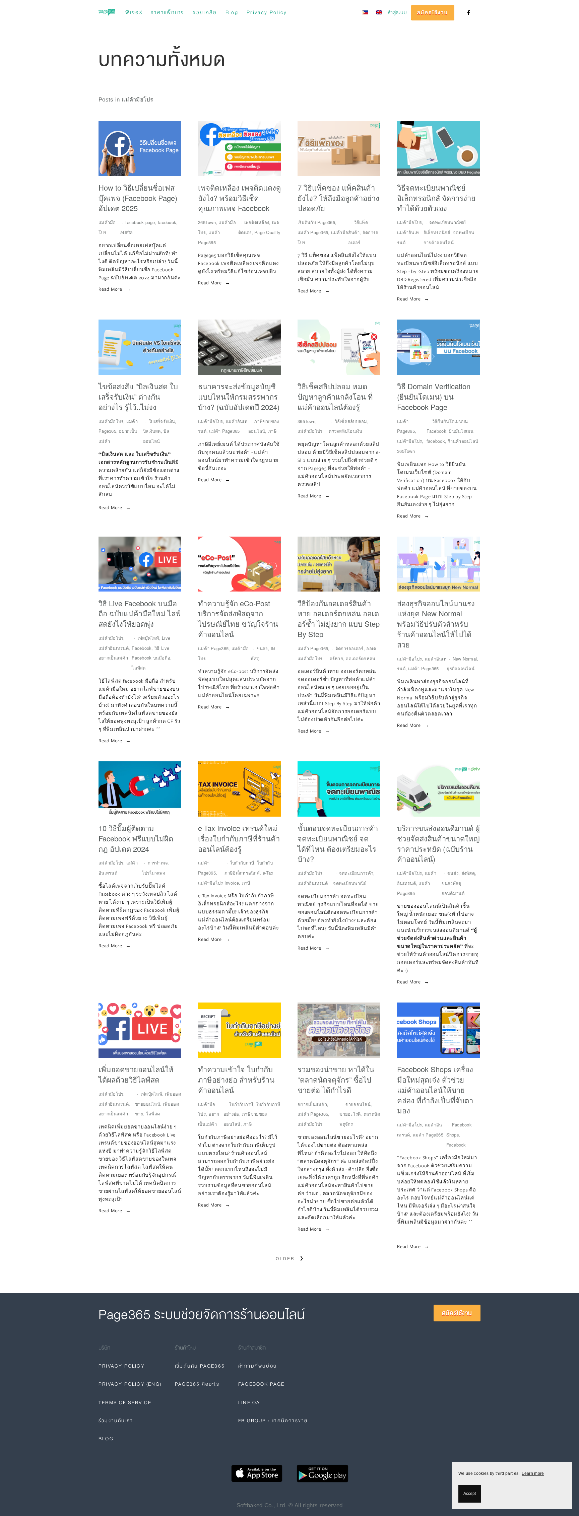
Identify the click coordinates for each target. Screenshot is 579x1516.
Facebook (456, 1145)
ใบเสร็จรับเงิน (162, 421)
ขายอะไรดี (350, 1114)
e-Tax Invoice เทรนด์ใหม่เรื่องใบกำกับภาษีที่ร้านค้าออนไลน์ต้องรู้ (239, 838)
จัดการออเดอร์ (349, 648)
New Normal (465, 659)
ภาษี (272, 431)
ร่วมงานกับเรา (116, 1421)
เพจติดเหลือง (256, 222)
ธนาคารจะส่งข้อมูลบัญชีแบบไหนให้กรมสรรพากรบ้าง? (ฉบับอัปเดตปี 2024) (238, 396)
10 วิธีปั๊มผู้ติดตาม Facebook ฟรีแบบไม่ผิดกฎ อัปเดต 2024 (136, 838)
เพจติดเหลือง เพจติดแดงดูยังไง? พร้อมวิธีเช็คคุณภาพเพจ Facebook (239, 198)
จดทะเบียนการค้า (356, 873)
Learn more (533, 1473)
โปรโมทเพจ (153, 873)
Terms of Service (125, 1402)
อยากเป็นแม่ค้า (113, 657)
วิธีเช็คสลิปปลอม (351, 421)
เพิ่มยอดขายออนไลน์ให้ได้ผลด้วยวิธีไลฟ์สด (136, 1074)
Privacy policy (267, 12)
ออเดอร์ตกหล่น (360, 658)
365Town (207, 222)
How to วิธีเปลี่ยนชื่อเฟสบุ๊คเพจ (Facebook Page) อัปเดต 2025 (138, 198)
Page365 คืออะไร (197, 1384)
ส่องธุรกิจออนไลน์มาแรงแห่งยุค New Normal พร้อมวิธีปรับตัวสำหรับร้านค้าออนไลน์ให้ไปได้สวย (436, 623)
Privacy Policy (122, 1366)
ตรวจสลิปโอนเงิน (345, 431)
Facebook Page (261, 1384)
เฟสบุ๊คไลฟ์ (148, 638)
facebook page (140, 222)
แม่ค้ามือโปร (409, 222)
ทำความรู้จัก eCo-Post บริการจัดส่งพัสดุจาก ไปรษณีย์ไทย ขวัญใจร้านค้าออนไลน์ (238, 618)
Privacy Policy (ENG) (130, 1384)
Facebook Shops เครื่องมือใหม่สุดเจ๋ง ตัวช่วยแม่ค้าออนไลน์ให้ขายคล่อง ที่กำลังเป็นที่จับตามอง (435, 1089)
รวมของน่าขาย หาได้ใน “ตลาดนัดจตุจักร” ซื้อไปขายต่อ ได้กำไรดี (336, 1079)
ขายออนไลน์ (358, 1104)
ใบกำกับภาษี (242, 862)
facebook (167, 222)
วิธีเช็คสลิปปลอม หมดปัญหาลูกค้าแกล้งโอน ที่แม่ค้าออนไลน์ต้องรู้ (335, 396)
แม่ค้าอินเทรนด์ (114, 648)
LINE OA (249, 1402)
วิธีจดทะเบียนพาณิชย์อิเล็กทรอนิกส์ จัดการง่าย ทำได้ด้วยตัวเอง (436, 198)
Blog (232, 12)
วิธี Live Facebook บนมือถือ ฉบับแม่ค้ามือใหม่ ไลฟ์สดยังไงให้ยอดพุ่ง (140, 613)
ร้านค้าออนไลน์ (463, 441)
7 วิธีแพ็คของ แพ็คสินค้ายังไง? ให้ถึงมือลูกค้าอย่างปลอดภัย (338, 198)
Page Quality (267, 232)
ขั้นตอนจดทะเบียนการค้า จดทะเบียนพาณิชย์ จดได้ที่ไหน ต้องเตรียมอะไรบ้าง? (338, 843)
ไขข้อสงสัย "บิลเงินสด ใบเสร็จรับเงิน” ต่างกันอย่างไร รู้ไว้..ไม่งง (138, 396)
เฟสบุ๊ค (126, 232)
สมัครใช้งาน (432, 12)
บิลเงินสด (152, 431)
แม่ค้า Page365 (313, 232)
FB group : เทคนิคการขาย (273, 1421)
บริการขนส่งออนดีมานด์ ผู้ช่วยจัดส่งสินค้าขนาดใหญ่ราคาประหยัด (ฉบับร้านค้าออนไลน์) (438, 843)
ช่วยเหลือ (205, 12)
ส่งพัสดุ (468, 873)
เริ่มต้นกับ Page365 (316, 222)
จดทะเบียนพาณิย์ (350, 883)
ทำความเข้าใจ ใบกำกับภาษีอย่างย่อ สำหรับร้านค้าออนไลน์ (236, 1079)
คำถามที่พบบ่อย (257, 1366)
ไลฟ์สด (138, 668)
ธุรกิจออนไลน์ (460, 668)
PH (365, 12)
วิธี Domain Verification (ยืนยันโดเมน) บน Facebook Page (433, 396)
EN (379, 12)
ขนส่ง (262, 648)
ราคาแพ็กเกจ (167, 12)
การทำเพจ (158, 862)
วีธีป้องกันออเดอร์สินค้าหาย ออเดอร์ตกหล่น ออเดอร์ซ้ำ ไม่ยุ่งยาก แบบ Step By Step (339, 618)
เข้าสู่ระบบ (396, 12)
